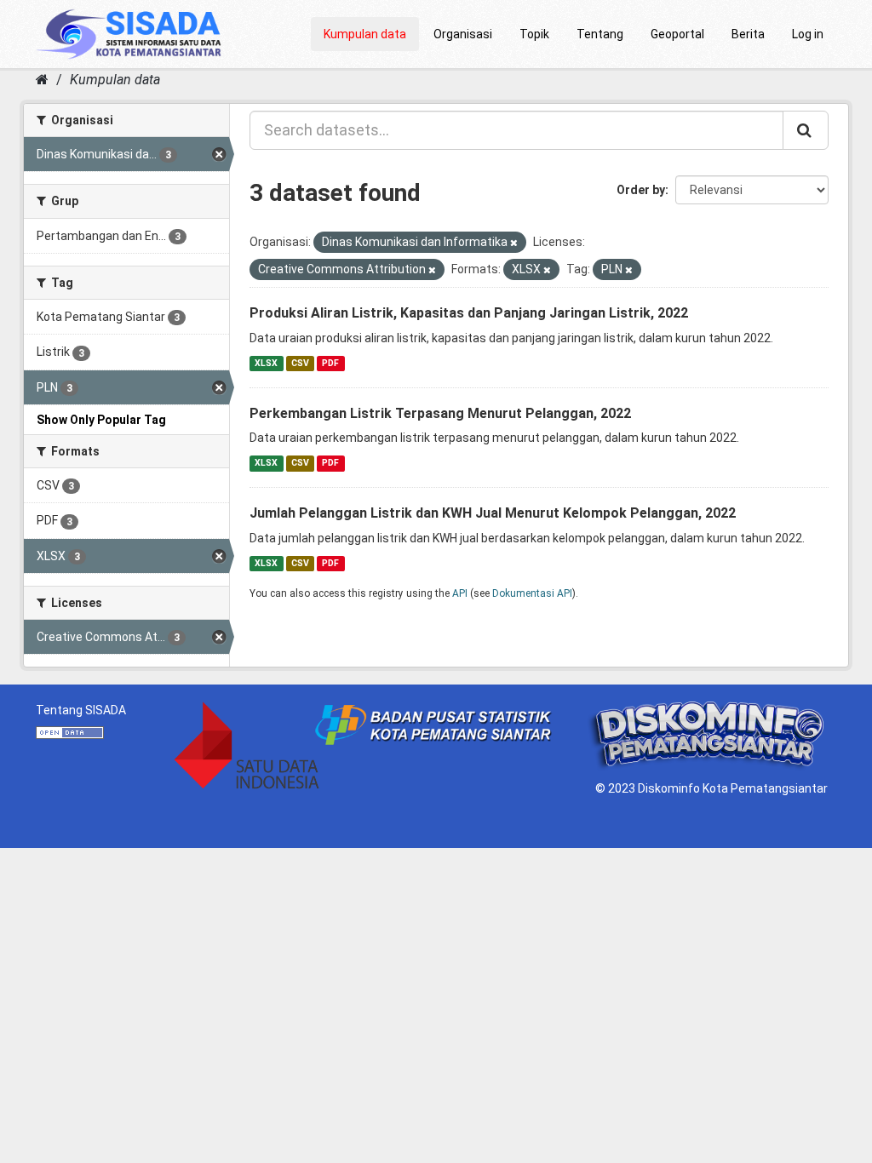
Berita (748, 34)
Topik (534, 34)
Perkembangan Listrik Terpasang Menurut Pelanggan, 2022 (440, 413)
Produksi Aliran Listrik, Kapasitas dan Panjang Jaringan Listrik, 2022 (469, 313)
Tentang (600, 34)
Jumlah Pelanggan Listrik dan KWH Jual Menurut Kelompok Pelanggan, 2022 (493, 513)
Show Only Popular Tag (101, 420)
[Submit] (806, 130)
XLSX (266, 363)
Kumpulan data (365, 34)
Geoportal (677, 34)
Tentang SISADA (81, 710)
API (460, 593)
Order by (641, 190)
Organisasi (462, 34)
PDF (330, 363)
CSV (300, 363)
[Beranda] (42, 80)
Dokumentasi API (532, 593)
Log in (807, 34)
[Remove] (514, 243)
